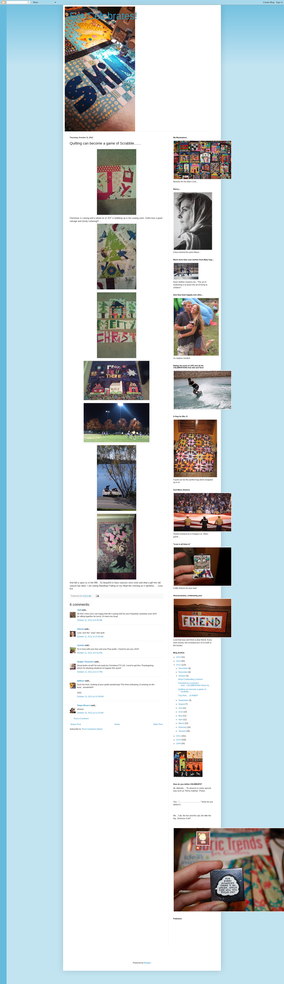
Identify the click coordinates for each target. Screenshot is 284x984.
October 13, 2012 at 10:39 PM (90, 696)
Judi (79, 610)
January (182, 731)
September (183, 700)
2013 (178, 661)
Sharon (80, 629)
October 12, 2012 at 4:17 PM (89, 672)
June (180, 712)
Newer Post (76, 724)
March (181, 723)
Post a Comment (81, 718)
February (182, 727)
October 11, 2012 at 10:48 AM (90, 636)
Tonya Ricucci (83, 705)
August (181, 704)
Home (117, 724)
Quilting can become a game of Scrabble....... (192, 690)
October (182, 676)
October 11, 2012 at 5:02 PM (89, 653)
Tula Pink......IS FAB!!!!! (188, 695)
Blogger (147, 963)
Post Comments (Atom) (92, 729)
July (180, 708)
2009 (178, 743)
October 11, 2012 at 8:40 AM (89, 620)
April (180, 719)
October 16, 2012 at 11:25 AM (90, 713)
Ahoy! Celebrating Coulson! (190, 679)
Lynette (80, 645)
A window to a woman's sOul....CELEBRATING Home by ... (194, 684)
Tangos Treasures (85, 662)
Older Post (158, 724)
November (183, 672)
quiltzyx (80, 681)
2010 (178, 740)
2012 (178, 665)
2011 (178, 736)
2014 (178, 657)
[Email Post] (97, 596)
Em (201, 848)
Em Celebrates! (103, 15)
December (183, 668)
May (180, 716)
